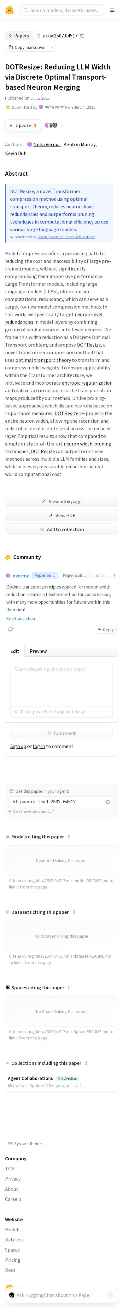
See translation (20, 618)
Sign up (18, 746)
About (11, 1189)
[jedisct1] (54, 125)
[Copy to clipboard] (82, 35)
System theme (28, 1143)
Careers (13, 1199)
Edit (14, 651)
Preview (38, 651)
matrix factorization (36, 390)
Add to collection (65, 529)
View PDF (65, 515)
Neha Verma (55, 107)
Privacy (12, 1178)
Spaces (12, 1249)
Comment (65, 733)
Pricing (12, 1260)
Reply (108, 630)
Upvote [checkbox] (25, 125)
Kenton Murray (79, 144)
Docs (10, 1270)
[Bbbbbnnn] (51, 125)
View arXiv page (65, 501)
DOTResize (89, 345)
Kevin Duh (15, 153)
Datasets (15, 1239)
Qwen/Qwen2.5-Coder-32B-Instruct (66, 236)
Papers (21, 35)
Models (12, 1229)
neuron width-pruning (87, 443)
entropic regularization (87, 383)
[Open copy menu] (52, 47)
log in (39, 746)
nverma (21, 575)
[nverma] (47, 125)
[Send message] (110, 1295)
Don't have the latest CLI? (33, 811)
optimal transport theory (43, 360)
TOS (9, 1168)
